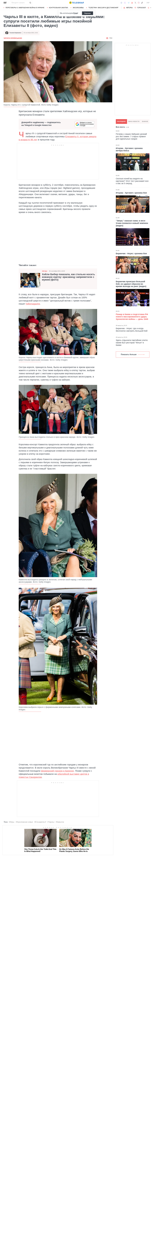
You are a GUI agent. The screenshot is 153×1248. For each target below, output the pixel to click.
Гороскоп (141, 8)
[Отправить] (30, 2)
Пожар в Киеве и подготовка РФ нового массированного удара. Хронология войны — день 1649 (132, 316)
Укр (148, 3)
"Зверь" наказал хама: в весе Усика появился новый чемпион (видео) (132, 223)
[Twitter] (135, 2)
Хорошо (87, 13)
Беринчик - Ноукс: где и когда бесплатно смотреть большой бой (131, 329)
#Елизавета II (40, 822)
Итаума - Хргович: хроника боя (131, 193)
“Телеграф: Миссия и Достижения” (103, 8)
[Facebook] (121, 2)
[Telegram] (128, 2)
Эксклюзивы (78, 8)
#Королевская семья (24, 822)
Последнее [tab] (121, 121)
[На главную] (76, 3)
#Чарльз (50, 822)
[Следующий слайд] (151, 7)
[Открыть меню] (5, 3)
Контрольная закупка (58, 8)
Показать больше (129, 354)
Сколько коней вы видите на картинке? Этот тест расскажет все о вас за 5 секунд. (132, 181)
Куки (75, 13)
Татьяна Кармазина (15, 32)
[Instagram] (138, 2)
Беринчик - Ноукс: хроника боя (131, 253)
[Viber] (125, 3)
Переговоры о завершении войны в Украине (24, 8)
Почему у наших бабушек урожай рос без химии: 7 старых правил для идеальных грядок (131, 136)
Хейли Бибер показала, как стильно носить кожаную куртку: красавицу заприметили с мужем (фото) (68, 277)
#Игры (11, 822)
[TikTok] (142, 2)
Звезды (44, 271)
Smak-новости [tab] (133, 121)
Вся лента (120, 127)
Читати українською (13, 38)
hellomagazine (33, 304)
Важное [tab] (145, 121)
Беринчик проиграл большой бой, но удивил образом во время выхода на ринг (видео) (131, 283)
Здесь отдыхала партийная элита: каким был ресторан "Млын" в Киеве (132, 342)
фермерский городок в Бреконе (57, 771)
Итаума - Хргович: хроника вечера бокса (129, 149)
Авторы (129, 8)
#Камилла (60, 822)
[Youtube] (132, 2)
